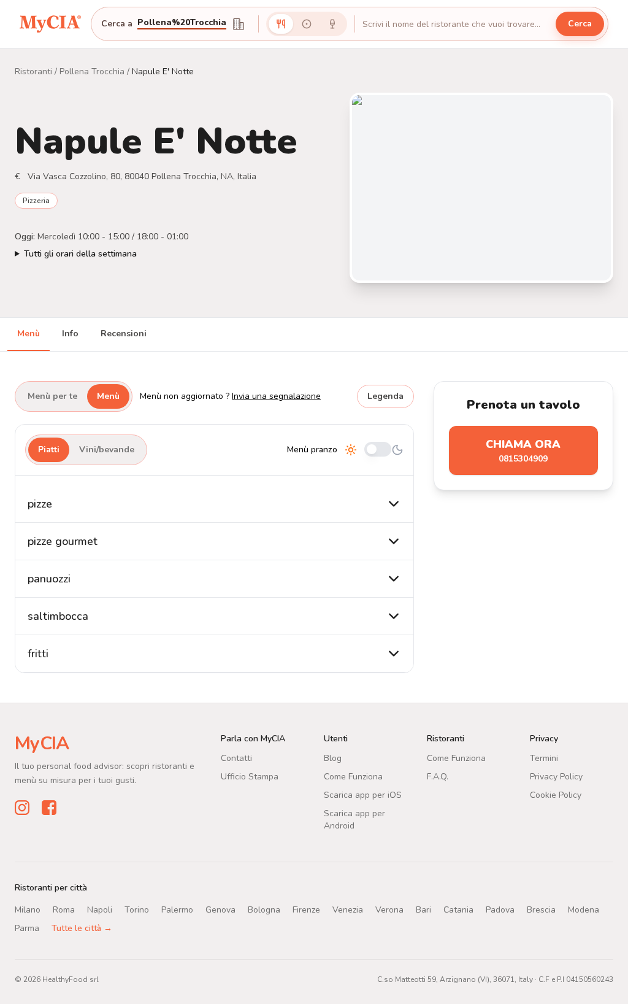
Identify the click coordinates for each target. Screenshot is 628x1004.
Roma (64, 910)
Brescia (541, 910)
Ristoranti (33, 71)
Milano (27, 910)
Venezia (347, 910)
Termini (544, 758)
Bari (423, 910)
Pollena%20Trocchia (181, 23)
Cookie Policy (555, 795)
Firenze (306, 910)
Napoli (99, 910)
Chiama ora (523, 451)
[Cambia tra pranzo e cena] (377, 450)
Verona (389, 910)
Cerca (580, 23)
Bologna (264, 910)
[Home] (50, 24)
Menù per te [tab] (52, 396)
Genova (220, 910)
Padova (500, 910)
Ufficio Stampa (249, 776)
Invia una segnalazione (276, 396)
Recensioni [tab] (124, 333)
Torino (136, 910)
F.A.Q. (437, 776)
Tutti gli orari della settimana (80, 254)
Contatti (236, 758)
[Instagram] (22, 807)
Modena (583, 910)
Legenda (385, 396)
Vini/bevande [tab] (106, 449)
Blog (333, 758)
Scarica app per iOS (363, 795)
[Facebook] (49, 807)
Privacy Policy (556, 776)
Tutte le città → (82, 928)
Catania (458, 910)
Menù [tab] (28, 333)
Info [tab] (70, 333)
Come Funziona (353, 776)
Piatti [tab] (48, 449)
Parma (27, 928)
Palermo (177, 910)
